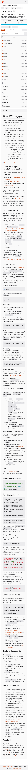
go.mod (5, 89)
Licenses (15, 768)
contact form (6, 752)
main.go (5, 99)
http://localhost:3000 (16, 375)
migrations (6, 60)
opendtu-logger (12, 5)
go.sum (5, 93)
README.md (6, 102)
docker (5, 50)
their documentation (15, 578)
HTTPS (3, 29)
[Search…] (25, 33)
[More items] (26, 11)
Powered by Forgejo (7, 766)
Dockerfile (5, 86)
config (4, 46)
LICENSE (5, 96)
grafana (5, 53)
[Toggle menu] (26, 1)
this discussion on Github (11, 756)
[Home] (3, 1)
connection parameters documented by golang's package (14, 632)
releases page (9, 185)
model (4, 63)
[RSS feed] (2, 8)
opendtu (5, 66)
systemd (5, 76)
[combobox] (19, 33)
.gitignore (5, 79)
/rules (6, 40)
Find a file (14, 27)
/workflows (7, 43)
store (4, 73)
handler (5, 56)
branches (21, 20)
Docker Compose (14, 181)
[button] (9, 27)
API (20, 768)
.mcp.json (5, 83)
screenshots (6, 69)
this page (5, 749)
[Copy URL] (23, 30)
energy (5, 5)
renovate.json (6, 106)
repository (21, 267)
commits (8, 20)
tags (8, 23)
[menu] (26, 30)
